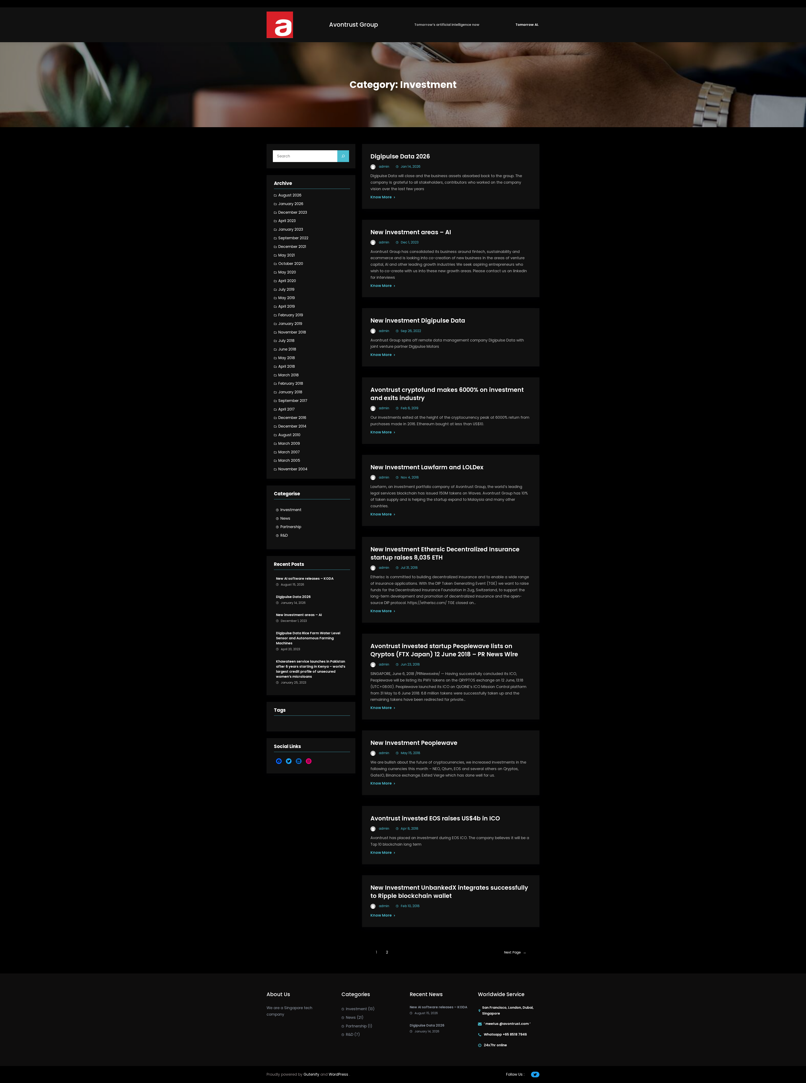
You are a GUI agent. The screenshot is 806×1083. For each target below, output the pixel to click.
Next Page (515, 952)
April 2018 (286, 366)
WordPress (339, 1074)
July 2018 (286, 340)
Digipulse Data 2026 (293, 596)
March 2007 (289, 452)
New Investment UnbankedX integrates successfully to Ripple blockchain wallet (449, 892)
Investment (290, 509)
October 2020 (290, 263)
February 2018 (290, 383)
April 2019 (286, 306)
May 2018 (286, 357)
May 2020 (287, 272)
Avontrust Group (353, 25)
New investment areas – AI (299, 614)
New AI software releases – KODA (305, 578)
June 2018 (287, 349)
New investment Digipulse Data (417, 321)
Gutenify (312, 1074)
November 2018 (292, 332)
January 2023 (290, 229)
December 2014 (292, 426)
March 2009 (289, 443)
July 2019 (286, 289)
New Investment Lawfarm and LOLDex (426, 467)
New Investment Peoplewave (413, 743)
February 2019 (290, 315)
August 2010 (289, 434)
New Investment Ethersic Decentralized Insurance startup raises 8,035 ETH (444, 553)
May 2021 (286, 255)
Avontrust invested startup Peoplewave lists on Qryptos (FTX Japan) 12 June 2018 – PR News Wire (444, 650)
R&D (284, 535)
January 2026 (290, 203)
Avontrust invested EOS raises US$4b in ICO (435, 818)
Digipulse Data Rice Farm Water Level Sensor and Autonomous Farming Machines (308, 638)
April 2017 (286, 409)
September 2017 (292, 400)
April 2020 (287, 280)
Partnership (290, 526)
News (285, 518)
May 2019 (286, 297)
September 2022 (293, 238)
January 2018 (290, 392)
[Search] (343, 156)
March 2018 (288, 375)
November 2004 (292, 469)
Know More (381, 197)
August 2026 (289, 195)
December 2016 (292, 417)
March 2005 (289, 460)
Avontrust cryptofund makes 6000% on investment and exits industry (447, 394)
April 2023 (287, 220)
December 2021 (292, 246)
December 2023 (292, 212)
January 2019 (290, 323)
